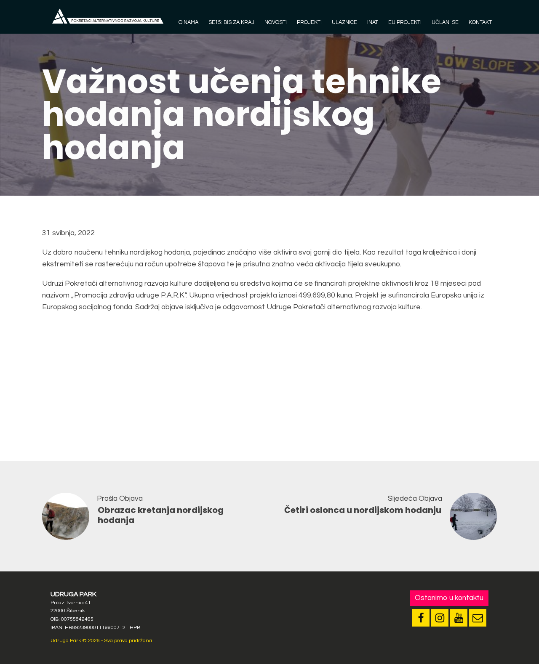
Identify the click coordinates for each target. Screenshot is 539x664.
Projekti (309, 22)
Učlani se (445, 22)
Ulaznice (344, 22)
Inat (372, 22)
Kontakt (480, 22)
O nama (188, 22)
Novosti (275, 22)
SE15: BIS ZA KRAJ (231, 22)
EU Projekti (405, 22)
